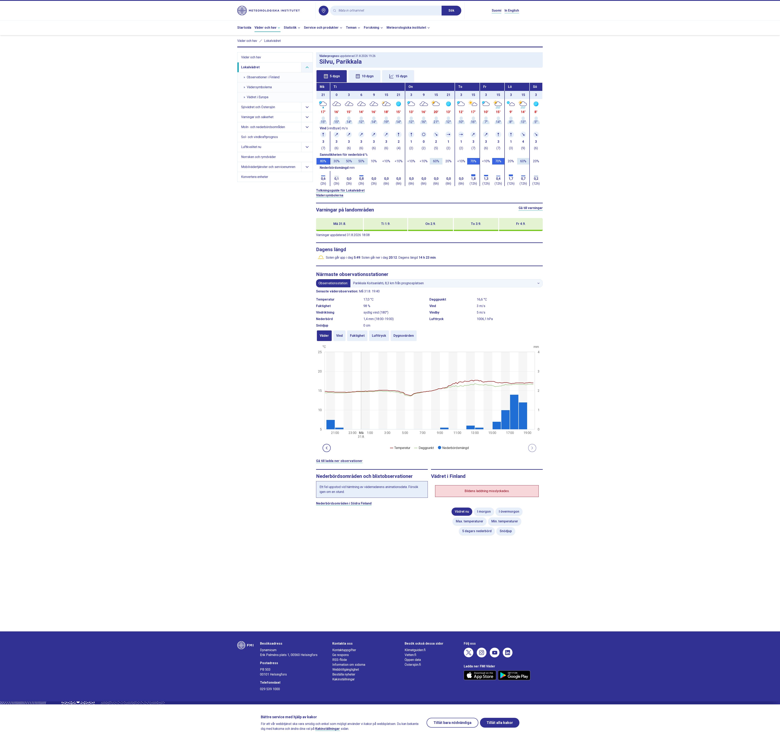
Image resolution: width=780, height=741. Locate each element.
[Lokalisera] (323, 10)
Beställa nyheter (343, 674)
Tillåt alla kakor (499, 722)
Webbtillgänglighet (345, 669)
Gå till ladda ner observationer (339, 461)
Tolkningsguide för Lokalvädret (340, 190)
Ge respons (340, 655)
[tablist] (429, 75)
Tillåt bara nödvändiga (452, 722)
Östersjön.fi (413, 665)
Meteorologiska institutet (406, 27)
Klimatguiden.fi (415, 650)
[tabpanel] (429, 134)
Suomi (496, 10)
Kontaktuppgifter (344, 650)
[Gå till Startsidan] (274, 10)
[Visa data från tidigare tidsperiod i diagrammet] (327, 448)
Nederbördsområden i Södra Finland (344, 503)
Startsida (244, 27)
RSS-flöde (339, 660)
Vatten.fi (410, 655)
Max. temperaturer (469, 521)
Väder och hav (265, 27)
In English (512, 10)
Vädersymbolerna (329, 195)
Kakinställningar (343, 679)
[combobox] (388, 10)
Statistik (290, 27)
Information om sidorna (348, 665)
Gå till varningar (531, 208)
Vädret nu (462, 511)
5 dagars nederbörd (477, 531)
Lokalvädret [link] (272, 41)
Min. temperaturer (504, 521)
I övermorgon (509, 511)
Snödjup (506, 531)
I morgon (484, 511)
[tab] (331, 76)
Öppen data (413, 660)
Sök (451, 10)
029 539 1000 (270, 689)
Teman (351, 27)
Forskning (371, 27)
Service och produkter (321, 27)
